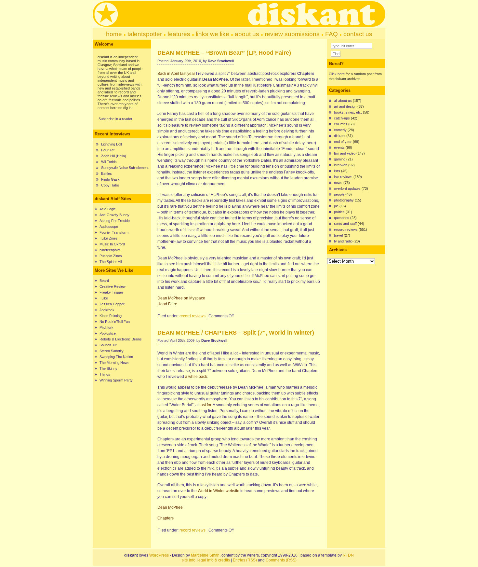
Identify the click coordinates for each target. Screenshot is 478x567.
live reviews (343, 177)
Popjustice (108, 333)
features (178, 34)
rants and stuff (345, 224)
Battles (106, 173)
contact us (357, 34)
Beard (104, 281)
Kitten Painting (111, 316)
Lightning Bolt (111, 144)
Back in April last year (176, 73)
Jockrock (107, 310)
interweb (340, 165)
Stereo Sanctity (112, 351)
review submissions (292, 34)
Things (105, 374)
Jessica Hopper (112, 304)
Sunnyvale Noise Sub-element (125, 168)
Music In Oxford (112, 244)
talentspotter (144, 34)
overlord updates (347, 188)
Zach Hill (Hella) (113, 156)
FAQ (331, 34)
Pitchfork (106, 327)
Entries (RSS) (245, 560)
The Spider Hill (111, 262)
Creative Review (113, 286)
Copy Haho (110, 185)
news (338, 183)
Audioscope (109, 226)
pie (336, 206)
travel (338, 235)
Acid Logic (108, 209)
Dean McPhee (170, 507)
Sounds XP (108, 345)
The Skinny (108, 368)
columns (340, 124)
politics (339, 212)
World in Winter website (218, 491)
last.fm (205, 405)
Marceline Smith (205, 555)
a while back (196, 376)
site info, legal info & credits (206, 560)
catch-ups (342, 118)
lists (337, 171)
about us (247, 34)
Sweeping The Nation (116, 357)
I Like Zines (109, 238)
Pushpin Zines (111, 256)
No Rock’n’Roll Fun (115, 322)
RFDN (348, 555)
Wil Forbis (109, 162)
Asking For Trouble (115, 221)
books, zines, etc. (348, 112)
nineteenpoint (110, 250)
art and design (345, 106)
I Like (104, 298)
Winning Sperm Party (116, 380)
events (339, 147)
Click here (337, 74)
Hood (167, 304)
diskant (339, 136)
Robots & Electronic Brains (121, 339)
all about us (343, 101)
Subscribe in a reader (115, 119)
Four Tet (107, 150)
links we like (212, 34)
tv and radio (343, 241)
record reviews (192, 316)
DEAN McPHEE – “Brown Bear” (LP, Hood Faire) (224, 52)
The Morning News (114, 363)
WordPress (159, 555)
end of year (343, 142)
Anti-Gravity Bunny (114, 215)
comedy (340, 130)
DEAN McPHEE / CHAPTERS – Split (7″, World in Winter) (235, 332)
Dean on (181, 298)
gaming (339, 159)
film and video (344, 153)
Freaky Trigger (111, 292)
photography (344, 200)
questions (341, 218)
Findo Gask (110, 179)
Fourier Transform (114, 232)
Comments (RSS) (281, 560)
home (114, 34)
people (339, 194)
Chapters (165, 518)
